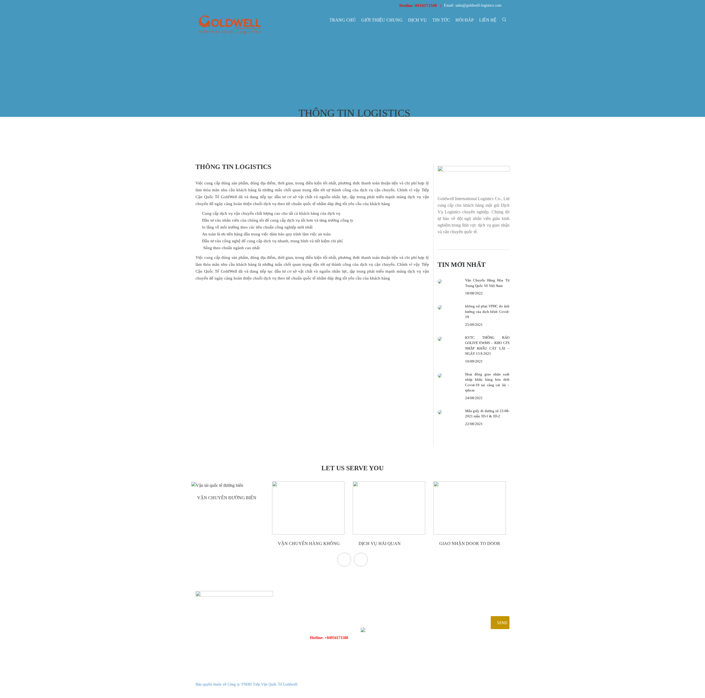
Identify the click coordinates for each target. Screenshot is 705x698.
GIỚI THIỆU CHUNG (382, 20)
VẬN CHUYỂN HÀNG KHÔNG (308, 543)
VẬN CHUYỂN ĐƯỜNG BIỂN (226, 497)
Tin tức (441, 20)
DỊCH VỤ (417, 20)
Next (361, 560)
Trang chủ (342, 20)
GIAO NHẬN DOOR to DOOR (469, 543)
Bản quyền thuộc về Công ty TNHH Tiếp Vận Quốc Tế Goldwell (246, 684)
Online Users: (479, 677)
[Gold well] (230, 25)
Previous (344, 560)
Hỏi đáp (464, 20)
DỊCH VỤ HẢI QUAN (379, 543)
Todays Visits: (479, 684)
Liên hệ (488, 20)
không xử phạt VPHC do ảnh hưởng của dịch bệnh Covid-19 (487, 311)
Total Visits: (478, 691)
